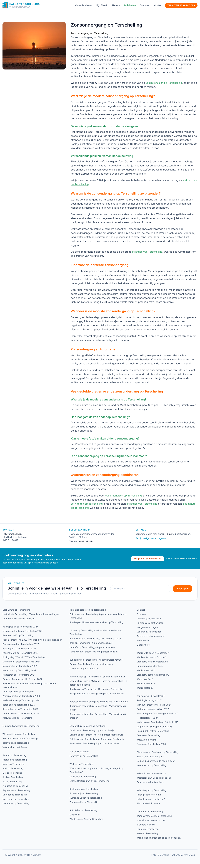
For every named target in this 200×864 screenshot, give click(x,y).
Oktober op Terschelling (14, 794)
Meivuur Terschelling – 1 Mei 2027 (154, 704)
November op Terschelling (15, 799)
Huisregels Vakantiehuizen (150, 623)
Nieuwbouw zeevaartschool (151, 820)
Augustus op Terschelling (15, 786)
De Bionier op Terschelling (83, 776)
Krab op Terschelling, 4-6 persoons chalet (91, 643)
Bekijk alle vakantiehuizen (147, 558)
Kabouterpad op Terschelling (151, 790)
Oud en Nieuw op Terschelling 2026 (20, 713)
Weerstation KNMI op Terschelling (154, 777)
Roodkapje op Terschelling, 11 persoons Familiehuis (96, 689)
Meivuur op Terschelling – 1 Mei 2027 (21, 661)
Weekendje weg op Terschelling (18, 734)
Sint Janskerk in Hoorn (148, 803)
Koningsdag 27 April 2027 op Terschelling (23, 657)
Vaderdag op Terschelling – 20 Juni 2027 (157, 722)
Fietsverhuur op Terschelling (84, 756)
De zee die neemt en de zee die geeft (156, 761)
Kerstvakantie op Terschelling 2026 (20, 709)
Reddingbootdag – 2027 (149, 700)
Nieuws (116, 5)
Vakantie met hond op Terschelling (20, 738)
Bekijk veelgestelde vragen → (151, 538)
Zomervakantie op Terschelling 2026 (21, 696)
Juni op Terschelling (12, 777)
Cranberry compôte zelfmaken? (153, 674)
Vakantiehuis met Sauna (14, 747)
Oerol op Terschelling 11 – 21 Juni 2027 (22, 679)
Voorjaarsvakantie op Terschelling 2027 (22, 631)
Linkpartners (143, 644)
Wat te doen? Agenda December (86, 819)
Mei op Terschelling (12, 772)
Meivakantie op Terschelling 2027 (19, 666)
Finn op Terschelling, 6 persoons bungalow (91, 664)
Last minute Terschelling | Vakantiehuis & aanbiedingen (30, 614)
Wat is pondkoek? (146, 683)
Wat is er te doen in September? (153, 653)
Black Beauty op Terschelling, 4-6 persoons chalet (95, 638)
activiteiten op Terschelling (87, 503)
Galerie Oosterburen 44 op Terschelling (90, 781)
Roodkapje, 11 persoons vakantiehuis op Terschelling (96, 622)
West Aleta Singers (146, 739)
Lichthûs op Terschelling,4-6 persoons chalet (92, 647)
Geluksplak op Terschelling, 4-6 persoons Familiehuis (97, 739)
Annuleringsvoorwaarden (149, 618)
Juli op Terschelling (12, 781)
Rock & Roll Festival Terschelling (153, 731)
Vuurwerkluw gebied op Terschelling (21, 726)
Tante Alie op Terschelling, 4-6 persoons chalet (94, 651)
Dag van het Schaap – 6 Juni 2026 (154, 726)
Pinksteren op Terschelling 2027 (18, 674)
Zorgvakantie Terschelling (15, 742)
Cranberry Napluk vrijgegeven (152, 661)
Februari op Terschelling (14, 759)
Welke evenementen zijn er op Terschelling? (159, 837)
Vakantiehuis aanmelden (181, 5)
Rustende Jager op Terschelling (86, 797)
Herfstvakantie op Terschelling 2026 (21, 700)
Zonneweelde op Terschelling (84, 802)
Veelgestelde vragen (147, 627)
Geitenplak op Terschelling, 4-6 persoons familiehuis (96, 734)
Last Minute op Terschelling (16, 609)
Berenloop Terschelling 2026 (151, 744)
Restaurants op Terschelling (84, 789)
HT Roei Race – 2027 (147, 717)
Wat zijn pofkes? (145, 679)
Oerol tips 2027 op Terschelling (18, 691)
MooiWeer (75, 814)
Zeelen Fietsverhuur (80, 751)
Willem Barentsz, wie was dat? (152, 773)
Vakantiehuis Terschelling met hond (87, 726)
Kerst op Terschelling (147, 833)
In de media (143, 640)
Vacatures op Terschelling (150, 811)
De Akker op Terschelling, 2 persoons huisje (92, 730)
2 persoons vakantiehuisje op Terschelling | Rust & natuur (99, 701)
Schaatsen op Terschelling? (151, 799)
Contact (158, 5)
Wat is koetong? (145, 687)
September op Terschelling (16, 790)
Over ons (144, 5)
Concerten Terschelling (148, 735)
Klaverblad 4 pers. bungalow (84, 668)
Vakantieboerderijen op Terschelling (88, 609)
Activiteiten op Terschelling (83, 810)
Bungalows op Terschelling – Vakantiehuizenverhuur (96, 659)
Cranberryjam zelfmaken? (150, 666)
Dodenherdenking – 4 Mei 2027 (153, 709)
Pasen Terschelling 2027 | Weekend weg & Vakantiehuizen (32, 639)
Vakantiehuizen (83, 5)
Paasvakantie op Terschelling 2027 (20, 653)
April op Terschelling (12, 768)
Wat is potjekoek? (146, 670)
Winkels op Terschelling (81, 764)
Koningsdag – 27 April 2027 (151, 696)
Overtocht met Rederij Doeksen (18, 618)
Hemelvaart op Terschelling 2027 (19, 670)
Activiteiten (130, 5)
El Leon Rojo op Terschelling (84, 793)
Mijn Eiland (101, 5)
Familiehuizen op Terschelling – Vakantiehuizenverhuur (97, 676)
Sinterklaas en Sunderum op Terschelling (157, 752)
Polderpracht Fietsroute (149, 794)
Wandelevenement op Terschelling (154, 816)
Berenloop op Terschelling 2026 (18, 704)
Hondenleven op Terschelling (151, 765)
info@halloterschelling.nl (14, 537)
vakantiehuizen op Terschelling (164, 82)
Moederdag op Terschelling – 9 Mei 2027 (157, 713)
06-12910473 (86, 541)
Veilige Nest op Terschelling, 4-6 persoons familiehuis (97, 693)
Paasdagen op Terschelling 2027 (19, 648)
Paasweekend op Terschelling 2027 (20, 644)
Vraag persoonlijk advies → (182, 558)
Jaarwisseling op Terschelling (17, 717)
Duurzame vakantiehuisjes (150, 782)
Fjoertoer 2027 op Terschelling (17, 635)
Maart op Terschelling (13, 764)
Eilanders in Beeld (146, 824)
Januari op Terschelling (14, 755)
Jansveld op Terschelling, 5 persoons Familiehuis (94, 743)
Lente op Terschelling (148, 829)
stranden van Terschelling (147, 251)
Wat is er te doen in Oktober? (151, 657)
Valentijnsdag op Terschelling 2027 (20, 626)
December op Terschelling (15, 803)
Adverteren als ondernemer (151, 636)
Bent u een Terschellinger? (150, 756)
